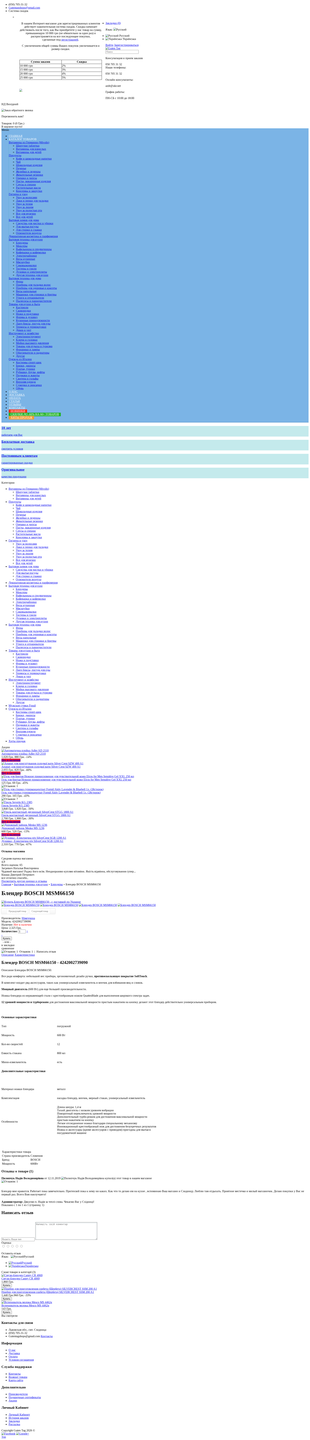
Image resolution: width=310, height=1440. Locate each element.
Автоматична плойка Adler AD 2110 (23, 753)
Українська (129, 38)
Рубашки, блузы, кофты (30, 372)
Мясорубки (23, 262)
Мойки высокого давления (32, 343)
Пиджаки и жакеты (28, 375)
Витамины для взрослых (31, 148)
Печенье (21, 168)
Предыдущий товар (17, 911)
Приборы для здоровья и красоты (36, 288)
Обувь (20, 388)
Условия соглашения (21, 1359)
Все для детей (24, 216)
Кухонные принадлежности (33, 320)
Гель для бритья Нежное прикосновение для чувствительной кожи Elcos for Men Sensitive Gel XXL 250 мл (66, 779)
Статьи (14, 401)
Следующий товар (40, 911)
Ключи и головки (26, 339)
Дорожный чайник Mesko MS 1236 (22, 828)
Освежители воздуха (28, 233)
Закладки (14, 1421)
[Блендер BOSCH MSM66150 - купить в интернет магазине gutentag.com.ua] (41, 901)
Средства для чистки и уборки (34, 223)
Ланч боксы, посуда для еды (33, 323)
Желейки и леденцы (28, 171)
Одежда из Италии (20, 359)
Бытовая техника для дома (25, 278)
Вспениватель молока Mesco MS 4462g (25, 1305)
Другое (20, 355)
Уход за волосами (26, 197)
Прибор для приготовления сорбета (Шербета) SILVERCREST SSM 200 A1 (47, 1292)
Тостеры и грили (26, 268)
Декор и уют (23, 330)
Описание (7, 954)
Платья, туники (25, 368)
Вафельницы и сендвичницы (34, 249)
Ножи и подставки (27, 313)
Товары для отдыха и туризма (34, 346)
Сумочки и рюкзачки (29, 385)
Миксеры (21, 245)
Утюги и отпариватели (30, 297)
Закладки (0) (113, 23)
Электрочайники (26, 255)
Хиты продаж (21, 417)
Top (3, 1436)
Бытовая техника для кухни (26, 239)
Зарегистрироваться (126, 45)
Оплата (15, 398)
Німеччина (28, 918)
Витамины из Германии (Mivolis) (29, 142)
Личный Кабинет (19, 1414)
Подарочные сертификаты (25, 1397)
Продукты (15, 155)
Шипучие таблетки (27, 145)
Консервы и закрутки (29, 190)
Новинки (18, 410)
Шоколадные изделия (29, 165)
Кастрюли (22, 307)
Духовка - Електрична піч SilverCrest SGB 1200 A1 (32, 841)
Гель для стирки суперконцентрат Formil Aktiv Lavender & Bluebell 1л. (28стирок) (51, 792)
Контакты (17, 407)
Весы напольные (26, 291)
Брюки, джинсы (26, 365)
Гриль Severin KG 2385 (15, 805)
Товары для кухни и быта (24, 304)
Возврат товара (18, 1377)
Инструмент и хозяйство (24, 333)
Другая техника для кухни (32, 275)
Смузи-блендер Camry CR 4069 (20, 1278)
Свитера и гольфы (27, 378)
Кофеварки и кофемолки (31, 252)
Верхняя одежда (26, 381)
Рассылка (14, 1424)
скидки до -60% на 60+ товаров (35, 414)
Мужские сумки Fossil (22, 705)
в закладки (8, 945)
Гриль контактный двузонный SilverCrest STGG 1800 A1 (36, 815)
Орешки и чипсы (26, 178)
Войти (109, 45)
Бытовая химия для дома (24, 220)
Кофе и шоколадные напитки (34, 158)
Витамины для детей (28, 152)
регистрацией (69, 39)
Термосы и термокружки (31, 326)
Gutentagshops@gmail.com (24, 7)
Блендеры (22, 242)
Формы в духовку (27, 317)
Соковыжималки (26, 265)
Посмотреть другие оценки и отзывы (24, 881)
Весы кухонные (25, 258)
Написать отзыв (46, 951)
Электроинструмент (28, 336)
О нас (13, 391)
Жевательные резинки (29, 174)
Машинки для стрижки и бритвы (36, 294)
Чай (18, 161)
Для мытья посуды (27, 226)
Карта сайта (16, 1380)
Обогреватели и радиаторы (32, 352)
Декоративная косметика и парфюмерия (33, 236)
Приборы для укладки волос (33, 284)
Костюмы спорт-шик (28, 362)
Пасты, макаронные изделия (33, 181)
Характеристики (25, 954)
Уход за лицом (24, 207)
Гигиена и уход (18, 194)
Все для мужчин (26, 213)
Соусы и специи (26, 184)
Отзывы (15, 404)
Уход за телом (24, 203)
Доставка (17, 394)
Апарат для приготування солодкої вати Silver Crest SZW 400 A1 (41, 766)
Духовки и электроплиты (31, 271)
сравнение (7, 948)
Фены (19, 281)
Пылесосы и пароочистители (34, 300)
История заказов (19, 1417)
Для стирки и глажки (29, 229)
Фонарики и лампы (28, 349)
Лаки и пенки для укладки (32, 200)
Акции (13, 1400)
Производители (18, 1394)
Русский (124, 35)
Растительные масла (28, 187)
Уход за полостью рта (29, 210)
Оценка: (6, 1242)
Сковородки (23, 310)
